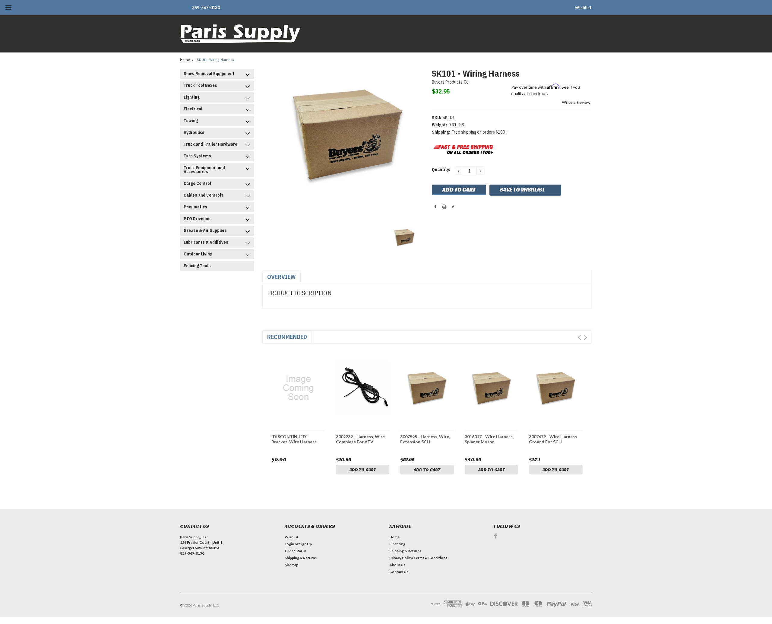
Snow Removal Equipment (209, 73)
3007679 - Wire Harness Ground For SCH (553, 439)
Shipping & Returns (301, 558)
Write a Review (576, 102)
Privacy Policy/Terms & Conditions (418, 558)
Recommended (287, 337)
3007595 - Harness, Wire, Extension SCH (425, 439)
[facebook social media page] (495, 536)
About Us (397, 564)
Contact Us (398, 571)
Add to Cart (363, 469)
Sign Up (305, 544)
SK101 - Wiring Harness (215, 60)
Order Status (295, 551)
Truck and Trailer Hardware (210, 144)
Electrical (193, 109)
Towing (191, 120)
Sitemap (291, 564)
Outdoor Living (198, 254)
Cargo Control (197, 183)
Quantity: (441, 169)
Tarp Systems (197, 156)
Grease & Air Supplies (205, 230)
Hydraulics (194, 132)
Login (289, 544)
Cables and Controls (203, 195)
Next (585, 337)
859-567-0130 (206, 7)
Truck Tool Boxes (200, 85)
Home (185, 60)
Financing (397, 544)
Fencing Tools (197, 265)
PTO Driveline (197, 218)
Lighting (192, 97)
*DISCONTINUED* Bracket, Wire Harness (294, 439)
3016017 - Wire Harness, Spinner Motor (489, 439)
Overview (281, 277)
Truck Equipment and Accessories (204, 169)
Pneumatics (195, 207)
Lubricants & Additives (206, 242)
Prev (579, 337)
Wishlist (583, 7)
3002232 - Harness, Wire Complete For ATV (360, 439)
